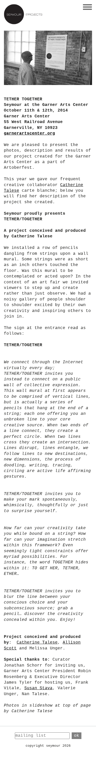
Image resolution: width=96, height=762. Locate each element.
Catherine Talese (37, 642)
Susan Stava (38, 688)
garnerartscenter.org (29, 133)
